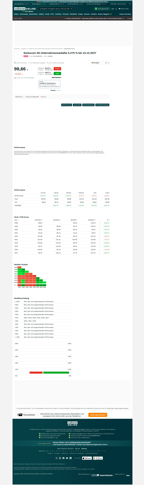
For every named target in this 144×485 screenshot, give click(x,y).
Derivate (66, 14)
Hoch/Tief (77, 105)
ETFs (52, 14)
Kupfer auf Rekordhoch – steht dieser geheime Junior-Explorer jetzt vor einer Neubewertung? (85, 18)
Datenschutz (65, 453)
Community (24, 14)
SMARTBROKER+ (95, 435)
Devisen (87, 14)
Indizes (41, 14)
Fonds (47, 14)
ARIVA (60, 464)
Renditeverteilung (102, 105)
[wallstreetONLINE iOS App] (87, 459)
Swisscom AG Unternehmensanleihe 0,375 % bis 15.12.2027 (60, 52)
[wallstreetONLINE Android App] (98, 459)
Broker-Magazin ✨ (105, 14)
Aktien (16, 14)
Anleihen (58, 14)
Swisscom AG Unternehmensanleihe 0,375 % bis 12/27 (45, 48)
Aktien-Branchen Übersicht (65, 448)
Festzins (94, 14)
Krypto (80, 14)
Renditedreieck (88, 105)
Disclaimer (57, 453)
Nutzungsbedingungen (92, 453)
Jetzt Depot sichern (44, 443)
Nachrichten (33, 14)
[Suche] (71, 8)
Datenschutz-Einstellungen (77, 453)
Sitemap (77, 448)
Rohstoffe (73, 14)
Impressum (50, 453)
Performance (66, 105)
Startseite (16, 48)
